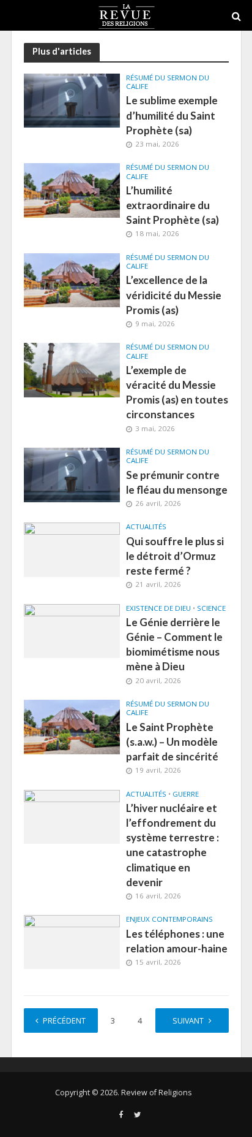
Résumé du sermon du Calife (167, 82)
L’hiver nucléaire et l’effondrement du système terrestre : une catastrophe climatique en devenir (172, 845)
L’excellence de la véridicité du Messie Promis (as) (173, 295)
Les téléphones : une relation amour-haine (177, 941)
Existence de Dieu (158, 608)
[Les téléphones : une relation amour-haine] (72, 941)
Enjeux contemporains (169, 919)
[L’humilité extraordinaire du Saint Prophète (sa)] (72, 189)
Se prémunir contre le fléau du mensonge (177, 482)
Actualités (146, 527)
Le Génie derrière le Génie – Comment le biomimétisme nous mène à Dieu (174, 644)
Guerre (185, 794)
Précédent (64, 1021)
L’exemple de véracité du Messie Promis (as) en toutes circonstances (177, 392)
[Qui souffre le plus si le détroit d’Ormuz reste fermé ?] (72, 549)
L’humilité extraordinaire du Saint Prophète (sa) (172, 205)
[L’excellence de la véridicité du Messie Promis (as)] (72, 279)
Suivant (188, 1021)
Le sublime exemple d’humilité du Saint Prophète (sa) (172, 115)
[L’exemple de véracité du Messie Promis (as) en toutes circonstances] (72, 369)
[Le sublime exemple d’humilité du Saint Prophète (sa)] (72, 99)
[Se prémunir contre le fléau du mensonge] (72, 474)
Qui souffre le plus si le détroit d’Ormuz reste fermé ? (175, 556)
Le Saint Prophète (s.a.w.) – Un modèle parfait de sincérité (172, 742)
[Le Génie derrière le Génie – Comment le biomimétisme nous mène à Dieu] (72, 630)
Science (211, 608)
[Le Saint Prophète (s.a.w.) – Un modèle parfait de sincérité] (72, 726)
